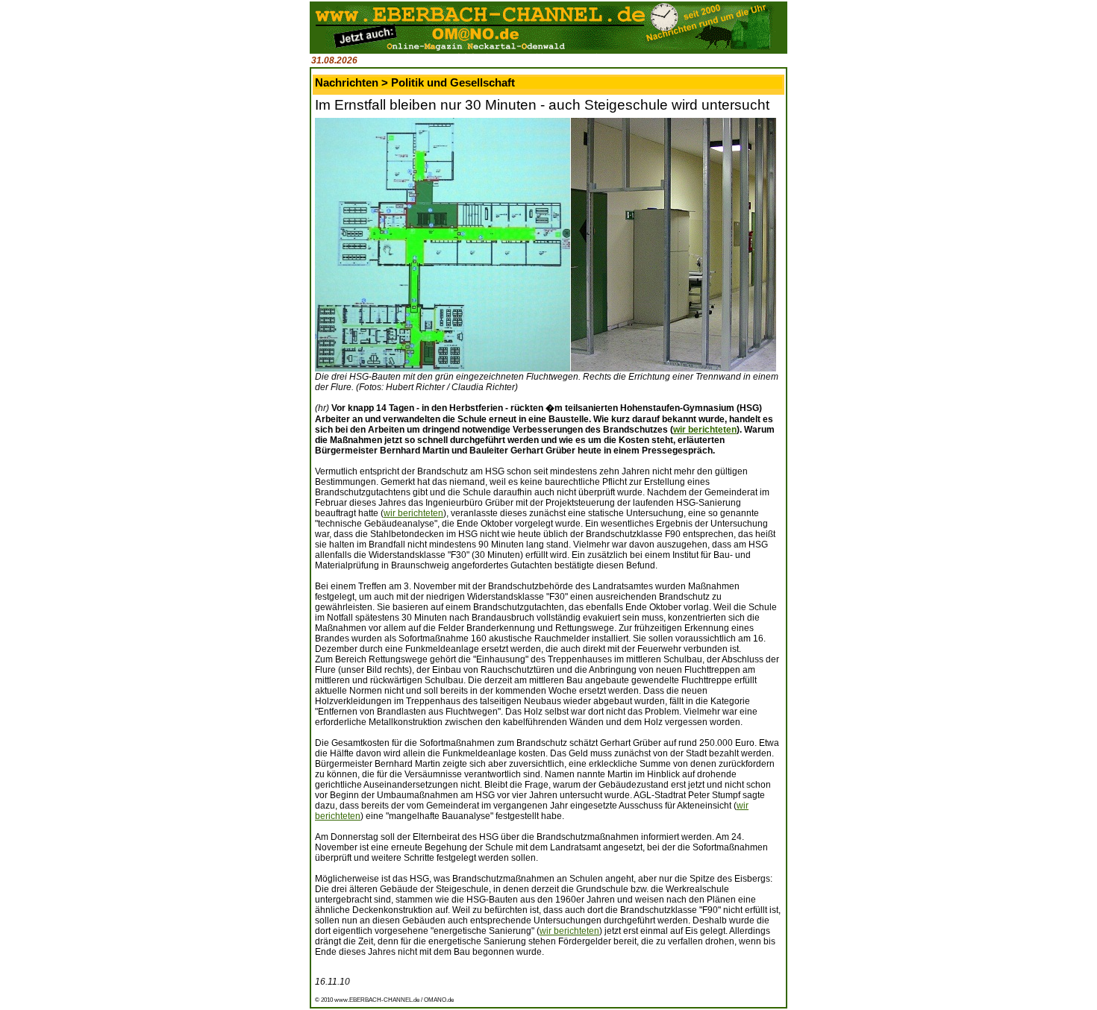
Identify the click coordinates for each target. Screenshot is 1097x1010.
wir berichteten (705, 429)
